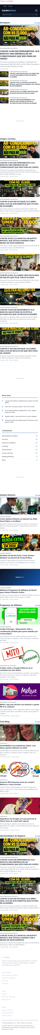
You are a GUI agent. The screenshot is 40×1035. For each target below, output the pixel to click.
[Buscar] (36, 14)
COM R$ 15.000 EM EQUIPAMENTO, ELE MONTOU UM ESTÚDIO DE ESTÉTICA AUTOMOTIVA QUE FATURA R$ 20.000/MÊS (23, 101)
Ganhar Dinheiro (7, 449)
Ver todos (37, 23)
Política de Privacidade (8, 997)
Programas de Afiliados (9, 443)
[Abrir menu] (36, 10)
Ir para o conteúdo (6, 1)
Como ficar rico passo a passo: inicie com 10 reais (20, 406)
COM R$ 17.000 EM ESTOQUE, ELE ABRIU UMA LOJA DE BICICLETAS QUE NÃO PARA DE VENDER (19, 351)
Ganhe (9, 10)
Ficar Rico (5, 439)
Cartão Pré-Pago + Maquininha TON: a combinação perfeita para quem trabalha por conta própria (19, 631)
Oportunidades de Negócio (9, 48)
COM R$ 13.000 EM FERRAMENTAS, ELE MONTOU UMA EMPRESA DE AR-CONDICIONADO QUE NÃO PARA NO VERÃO (19, 55)
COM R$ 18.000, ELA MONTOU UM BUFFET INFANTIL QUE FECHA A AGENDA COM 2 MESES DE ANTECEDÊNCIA (25, 84)
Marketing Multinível (8, 456)
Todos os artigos (7, 1015)
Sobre (5, 6)
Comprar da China (7, 453)
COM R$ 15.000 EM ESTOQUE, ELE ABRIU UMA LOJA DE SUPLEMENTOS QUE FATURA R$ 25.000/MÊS (24, 75)
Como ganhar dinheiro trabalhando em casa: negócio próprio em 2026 (20, 411)
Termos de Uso (6, 999)
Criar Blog (5, 446)
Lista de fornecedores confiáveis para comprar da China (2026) (21, 401)
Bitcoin (4, 460)
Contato (10, 6)
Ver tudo (37, 495)
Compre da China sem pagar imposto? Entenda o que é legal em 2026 (21, 421)
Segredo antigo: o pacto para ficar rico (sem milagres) (21, 416)
